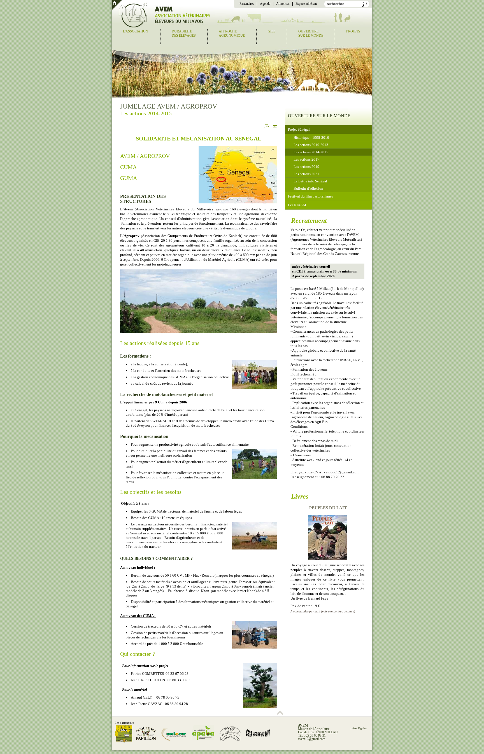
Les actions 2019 (306, 167)
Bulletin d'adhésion (308, 188)
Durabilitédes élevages (184, 33)
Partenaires (246, 4)
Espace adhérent (306, 4)
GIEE (271, 31)
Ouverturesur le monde (310, 33)
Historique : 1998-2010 (311, 137)
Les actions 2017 (306, 159)
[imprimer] (265, 128)
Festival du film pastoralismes (310, 196)
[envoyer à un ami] (273, 128)
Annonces (283, 4)
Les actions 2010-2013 (311, 145)
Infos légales (358, 728)
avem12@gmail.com (311, 739)
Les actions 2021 (306, 174)
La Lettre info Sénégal (310, 181)
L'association (135, 31)
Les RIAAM (297, 205)
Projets (353, 31)
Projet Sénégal (299, 129)
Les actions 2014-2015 (311, 152)
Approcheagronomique (232, 33)
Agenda (265, 4)
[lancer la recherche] (364, 6)
